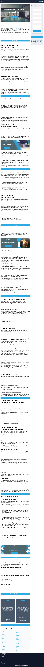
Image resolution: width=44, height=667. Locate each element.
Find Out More (15, 225)
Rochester (3, 635)
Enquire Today (15, 296)
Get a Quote (14, 17)
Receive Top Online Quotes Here (15, 169)
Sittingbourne (18, 631)
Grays (12, 591)
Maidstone (3, 646)
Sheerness (3, 649)
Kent (2, 645)
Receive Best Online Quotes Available (15, 96)
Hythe (16, 642)
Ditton (2, 639)
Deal (16, 650)
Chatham (3, 638)
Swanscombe (9, 591)
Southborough (18, 632)
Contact (41, 1)
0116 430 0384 (3, 663)
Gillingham (3, 642)
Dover (16, 647)
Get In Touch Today (15, 40)
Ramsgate (17, 646)
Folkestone (17, 643)
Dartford (14, 591)
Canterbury (17, 639)
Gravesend (2, 591)
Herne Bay (17, 640)
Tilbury (5, 591)
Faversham (17, 635)
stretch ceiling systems (15, 28)
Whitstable (17, 636)
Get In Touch (37, 36)
